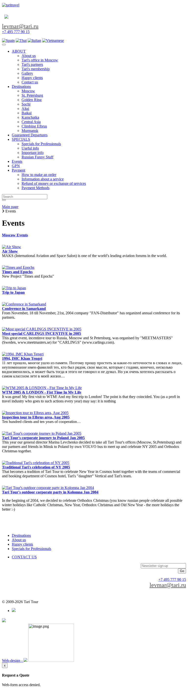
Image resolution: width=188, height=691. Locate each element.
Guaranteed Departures (29, 135)
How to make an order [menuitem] (39, 175)
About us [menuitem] (29, 56)
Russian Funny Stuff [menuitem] (37, 157)
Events (17, 161)
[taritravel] (10, 5)
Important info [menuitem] (33, 153)
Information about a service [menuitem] (43, 179)
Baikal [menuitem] (27, 113)
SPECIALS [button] (21, 139)
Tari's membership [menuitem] (36, 69)
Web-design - (13, 660)
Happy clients (22, 544)
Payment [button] (18, 170)
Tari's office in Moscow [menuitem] (40, 60)
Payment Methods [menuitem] (35, 188)
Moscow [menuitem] (28, 91)
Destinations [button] (21, 86)
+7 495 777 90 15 (16, 32)
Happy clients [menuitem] (32, 78)
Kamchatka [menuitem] (30, 117)
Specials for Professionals (31, 549)
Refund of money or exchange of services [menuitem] (54, 183)
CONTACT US (24, 557)
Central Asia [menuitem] (31, 122)
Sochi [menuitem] (26, 104)
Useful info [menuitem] (30, 148)
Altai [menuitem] (25, 108)
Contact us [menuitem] (30, 82)
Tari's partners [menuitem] (32, 64)
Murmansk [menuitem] (30, 131)
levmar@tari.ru (20, 26)
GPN (16, 166)
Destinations (21, 535)
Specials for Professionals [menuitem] (41, 144)
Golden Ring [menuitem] (32, 100)
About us (19, 540)
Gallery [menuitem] (27, 73)
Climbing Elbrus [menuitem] (34, 126)
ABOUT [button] (19, 51)
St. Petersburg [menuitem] (32, 95)
